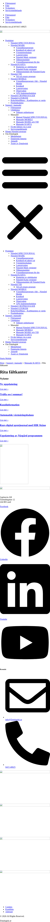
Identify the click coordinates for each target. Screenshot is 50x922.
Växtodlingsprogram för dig (27, 62)
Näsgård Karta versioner (26, 69)
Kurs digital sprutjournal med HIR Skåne (23, 425)
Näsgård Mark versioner (26, 57)
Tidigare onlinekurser (25, 112)
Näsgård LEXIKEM (19, 98)
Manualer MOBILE (24, 119)
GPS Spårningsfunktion (26, 93)
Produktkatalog (17, 103)
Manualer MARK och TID (27, 122)
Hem (2, 363)
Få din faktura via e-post (21, 127)
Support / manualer (13, 105)
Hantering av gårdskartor (26, 67)
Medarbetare (16, 136)
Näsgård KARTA (18, 64)
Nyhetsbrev (10, 8)
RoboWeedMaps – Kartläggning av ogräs (28, 100)
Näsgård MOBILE (19, 79)
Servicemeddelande (13, 10)
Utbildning (15, 110)
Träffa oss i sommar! (11, 394)
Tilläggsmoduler (23, 60)
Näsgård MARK (18, 45)
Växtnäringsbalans (24, 52)
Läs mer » (4, 389)
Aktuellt (14, 141)
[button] (25, 197)
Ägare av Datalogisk (19, 143)
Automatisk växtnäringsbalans (17, 415)
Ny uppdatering (8, 384)
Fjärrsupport (10, 3)
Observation (21, 91)
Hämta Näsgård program (15, 131)
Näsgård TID (16, 74)
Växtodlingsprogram (24, 48)
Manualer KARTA (24, 124)
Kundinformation (9, 404)
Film (7, 6)
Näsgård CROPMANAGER (23, 95)
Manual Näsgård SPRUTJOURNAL (31, 117)
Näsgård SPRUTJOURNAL (23, 43)
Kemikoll (20, 86)
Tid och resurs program (25, 76)
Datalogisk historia (18, 139)
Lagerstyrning (22, 55)
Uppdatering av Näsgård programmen (21, 435)
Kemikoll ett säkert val (25, 50)
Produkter (9, 40)
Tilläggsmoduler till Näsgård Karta (30, 72)
